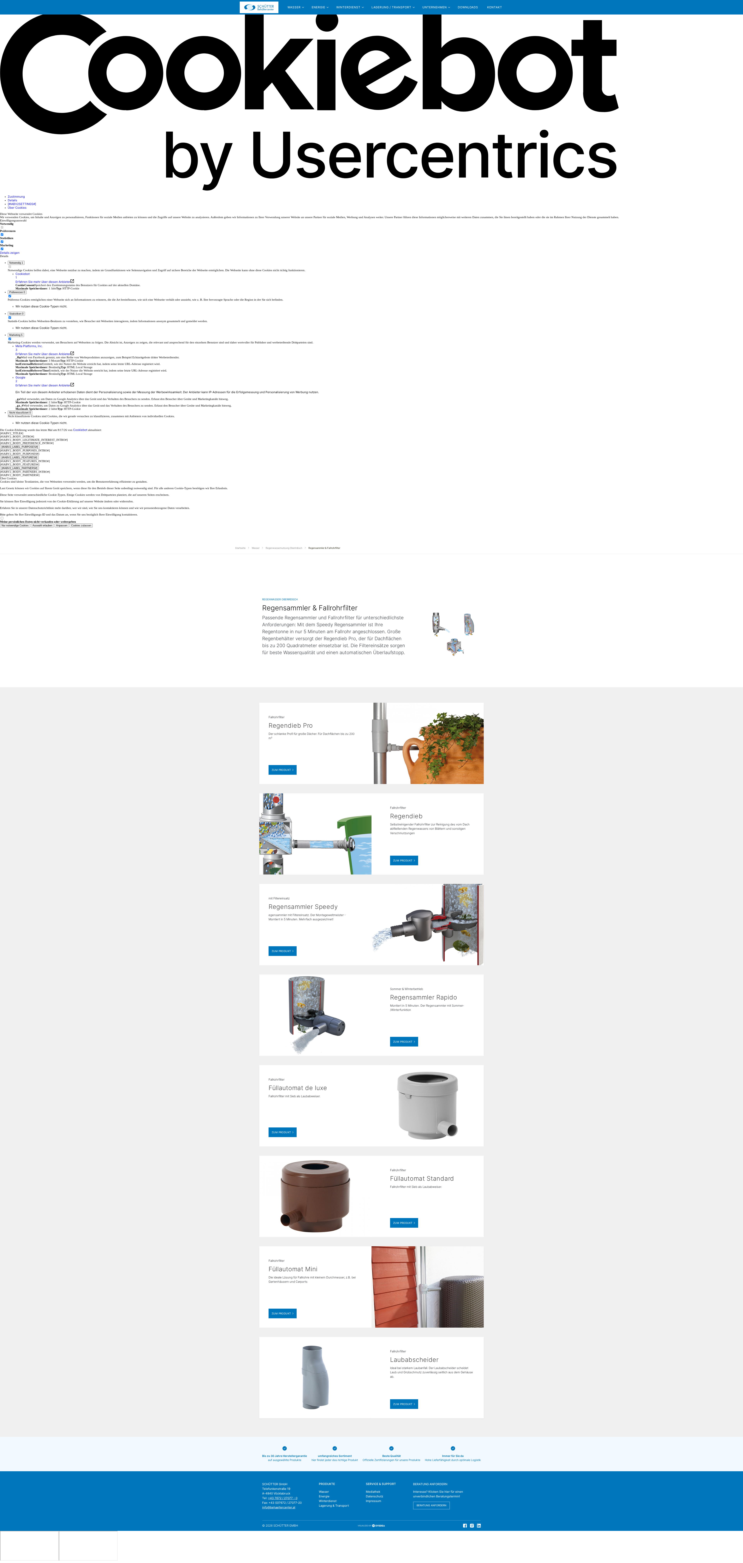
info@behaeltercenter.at (278, 1507)
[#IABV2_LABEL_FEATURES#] (19, 457)
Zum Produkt (281, 769)
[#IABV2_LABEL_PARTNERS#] (19, 468)
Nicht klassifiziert (20, 412)
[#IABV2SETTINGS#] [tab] (22, 204)
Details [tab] (12, 200)
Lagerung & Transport (334, 1505)
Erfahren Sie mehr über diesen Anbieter (42, 282)
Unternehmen (434, 7)
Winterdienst (348, 7)
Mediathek (373, 1492)
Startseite (240, 547)
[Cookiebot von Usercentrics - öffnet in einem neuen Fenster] (309, 190)
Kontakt (494, 7)
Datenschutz (374, 1496)
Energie (318, 7)
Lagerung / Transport (391, 7)
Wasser (294, 7)
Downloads (468, 7)
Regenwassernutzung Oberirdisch (284, 547)
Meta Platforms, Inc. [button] (29, 348)
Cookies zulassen (81, 525)
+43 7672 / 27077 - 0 (282, 1498)
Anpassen (61, 525)
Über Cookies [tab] (17, 207)
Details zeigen (10, 253)
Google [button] (20, 379)
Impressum (373, 1501)
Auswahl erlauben (42, 525)
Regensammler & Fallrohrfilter (324, 547)
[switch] (2, 234)
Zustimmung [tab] (16, 196)
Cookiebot (80, 430)
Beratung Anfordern (431, 1505)
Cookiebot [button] (22, 275)
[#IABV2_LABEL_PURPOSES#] (20, 446)
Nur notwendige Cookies (15, 525)
